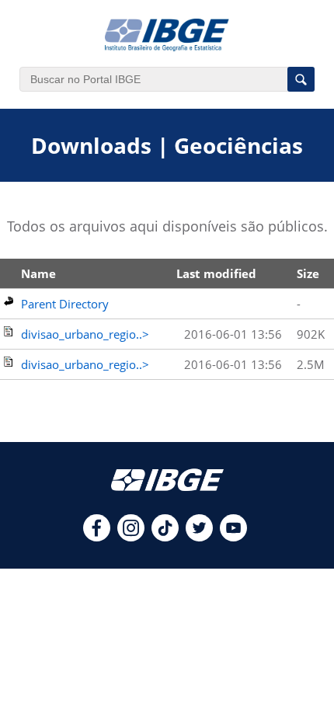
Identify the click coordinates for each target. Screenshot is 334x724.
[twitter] (199, 536)
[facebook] (96, 536)
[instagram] (130, 536)
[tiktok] (165, 536)
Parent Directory (65, 304)
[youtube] (233, 536)
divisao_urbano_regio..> (85, 334)
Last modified (216, 273)
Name (38, 273)
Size (308, 273)
